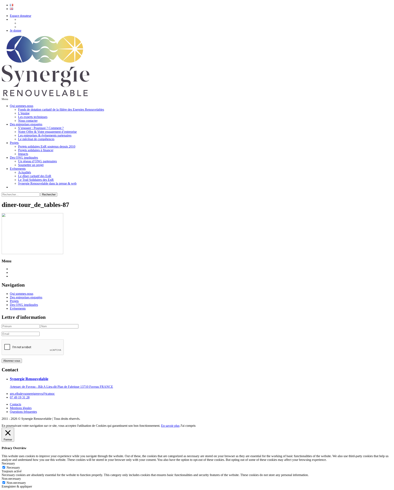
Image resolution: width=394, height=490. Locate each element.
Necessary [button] (8, 463)
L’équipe (24, 113)
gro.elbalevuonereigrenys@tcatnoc (32, 393)
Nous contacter (28, 120)
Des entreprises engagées (26, 124)
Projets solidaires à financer (35, 150)
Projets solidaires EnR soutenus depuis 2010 (46, 146)
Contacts (15, 404)
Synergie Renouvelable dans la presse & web (47, 183)
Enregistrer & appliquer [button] (17, 486)
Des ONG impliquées (24, 157)
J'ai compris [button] (188, 425)
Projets (14, 143)
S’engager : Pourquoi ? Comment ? (41, 128)
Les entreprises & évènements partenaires (44, 135)
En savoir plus (170, 425)
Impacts (23, 154)
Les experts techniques (32, 117)
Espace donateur (20, 15)
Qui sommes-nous (21, 106)
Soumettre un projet (31, 165)
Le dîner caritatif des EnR (34, 176)
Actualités (24, 172)
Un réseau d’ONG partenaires (37, 161)
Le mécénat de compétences (36, 139)
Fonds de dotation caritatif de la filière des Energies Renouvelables (61, 109)
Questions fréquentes (23, 411)
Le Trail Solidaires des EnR (36, 179)
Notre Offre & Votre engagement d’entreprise (47, 131)
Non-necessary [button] (11, 478)
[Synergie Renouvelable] (45, 95)
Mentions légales (21, 408)
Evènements (18, 168)
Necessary (13, 467)
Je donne (15, 30)
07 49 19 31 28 (20, 397)
